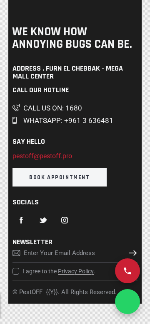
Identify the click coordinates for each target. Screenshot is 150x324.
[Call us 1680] (127, 270)
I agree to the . (59, 271)
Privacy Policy (76, 271)
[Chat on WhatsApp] (127, 301)
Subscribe (131, 253)
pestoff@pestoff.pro (42, 156)
